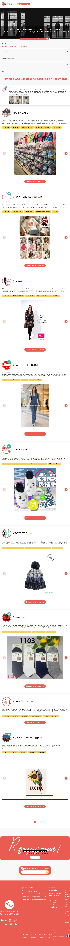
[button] (4, 153)
